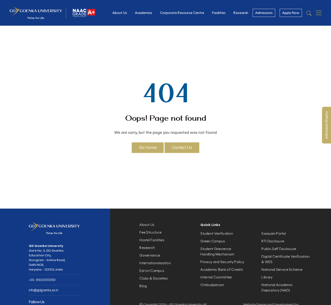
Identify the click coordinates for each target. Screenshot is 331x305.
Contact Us (182, 147)
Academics (143, 13)
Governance (149, 255)
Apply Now (290, 13)
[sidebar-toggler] (319, 13)
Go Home (147, 147)
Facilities (219, 13)
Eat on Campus (151, 271)
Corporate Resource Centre (182, 13)
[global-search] (308, 13)
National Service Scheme (281, 269)
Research (241, 13)
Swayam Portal (273, 233)
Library (266, 277)
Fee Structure (150, 232)
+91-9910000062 (42, 280)
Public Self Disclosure (278, 249)
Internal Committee (216, 277)
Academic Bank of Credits (221, 269)
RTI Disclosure (272, 241)
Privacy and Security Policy (222, 262)
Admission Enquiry (326, 125)
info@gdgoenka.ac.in (43, 290)
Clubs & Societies (153, 278)
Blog (143, 286)
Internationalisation (155, 263)
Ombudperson (212, 285)
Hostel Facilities (151, 240)
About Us (119, 13)
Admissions (264, 13)
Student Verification (216, 233)
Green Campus (212, 241)
